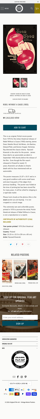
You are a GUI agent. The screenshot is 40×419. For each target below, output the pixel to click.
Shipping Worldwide (20, 2)
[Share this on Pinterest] (22, 244)
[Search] (32, 8)
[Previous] (5, 50)
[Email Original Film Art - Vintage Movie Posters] (14, 377)
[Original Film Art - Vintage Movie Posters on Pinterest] (25, 377)
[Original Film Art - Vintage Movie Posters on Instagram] (22, 377)
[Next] (35, 50)
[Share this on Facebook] (16, 244)
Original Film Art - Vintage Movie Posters (22, 402)
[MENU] (1, 8)
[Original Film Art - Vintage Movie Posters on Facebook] (18, 377)
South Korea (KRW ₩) (19, 384)
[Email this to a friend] (28, 244)
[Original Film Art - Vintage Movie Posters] (19, 8)
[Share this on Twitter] (10, 244)
